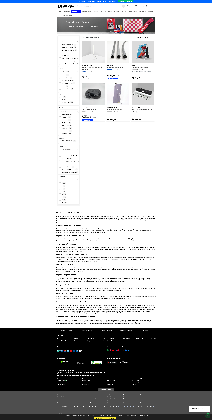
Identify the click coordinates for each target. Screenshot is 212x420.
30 (64, 197)
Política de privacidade (144, 415)
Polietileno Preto (67, 88)
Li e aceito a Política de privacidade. (105, 418)
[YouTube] (113, 350)
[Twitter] (129, 350)
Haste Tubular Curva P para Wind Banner (74, 63)
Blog (88, 341)
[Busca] (123, 6)
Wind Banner (110, 65)
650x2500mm (66, 128)
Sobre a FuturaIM (92, 338)
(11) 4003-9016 (61, 380)
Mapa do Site (59, 338)
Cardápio (125, 402)
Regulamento (139, 338)
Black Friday (143, 402)
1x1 (63, 96)
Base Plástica (66, 158)
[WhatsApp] (146, 6)
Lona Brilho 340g (67, 80)
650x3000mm (66, 131)
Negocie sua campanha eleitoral (196, 409)
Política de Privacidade (62, 341)
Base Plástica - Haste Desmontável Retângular (75, 164)
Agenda (125, 400)
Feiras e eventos (144, 398)
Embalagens (126, 398)
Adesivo (59, 402)
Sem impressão (67, 102)
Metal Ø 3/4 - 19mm (68, 83)
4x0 (64, 99)
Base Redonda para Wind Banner (72, 53)
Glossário (65, 406)
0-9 (151, 406)
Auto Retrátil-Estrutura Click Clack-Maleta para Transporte (78, 153)
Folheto (59, 398)
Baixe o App (77, 338)
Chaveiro (109, 402)
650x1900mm (66, 122)
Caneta (109, 400)
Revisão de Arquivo (86, 330)
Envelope (92, 396)
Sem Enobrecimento (69, 140)
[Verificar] (65, 362)
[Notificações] (149, 6)
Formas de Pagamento (64, 347)
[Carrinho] (153, 6)
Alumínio (65, 75)
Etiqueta (76, 394)
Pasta (91, 394)
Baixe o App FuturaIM (114, 358)
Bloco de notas (111, 396)
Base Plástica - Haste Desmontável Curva (74, 161)
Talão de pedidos (111, 398)
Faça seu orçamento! (125, 1)
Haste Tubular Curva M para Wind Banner (74, 61)
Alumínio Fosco (67, 77)
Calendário (126, 396)
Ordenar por (140, 37)
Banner (133, 65)
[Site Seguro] (80, 362)
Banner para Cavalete (69, 47)
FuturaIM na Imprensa (125, 330)
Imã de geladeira (94, 398)
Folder (58, 400)
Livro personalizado (145, 396)
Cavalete (65, 55)
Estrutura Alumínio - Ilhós (69, 169)
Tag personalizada (95, 400)
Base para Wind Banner (69, 50)
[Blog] (123, 350)
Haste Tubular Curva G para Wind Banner (74, 58)
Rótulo (75, 396)
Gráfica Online (61, 394)
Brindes (125, 394)
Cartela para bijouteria (96, 402)
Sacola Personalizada (112, 394)
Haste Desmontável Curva (70, 172)
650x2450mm (66, 125)
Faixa (75, 402)
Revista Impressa (144, 394)
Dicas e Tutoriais (125, 338)
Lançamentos (143, 400)
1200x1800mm (66, 114)
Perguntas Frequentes (106, 330)
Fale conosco (77, 341)
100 (64, 202)
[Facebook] (126, 350)
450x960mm (66, 120)
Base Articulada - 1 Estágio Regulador (73, 155)
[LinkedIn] (116, 350)
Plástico (65, 86)
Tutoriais (145, 330)
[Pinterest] (118, 350)
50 (64, 199)
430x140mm (66, 117)
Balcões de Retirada (66, 330)
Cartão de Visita (61, 396)
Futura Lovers (152, 338)
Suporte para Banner (87, 65)
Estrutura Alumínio (68, 166)
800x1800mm (66, 133)
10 (64, 194)
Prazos (122, 341)
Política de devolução (108, 341)
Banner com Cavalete (68, 44)
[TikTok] (121, 350)
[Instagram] (110, 350)
